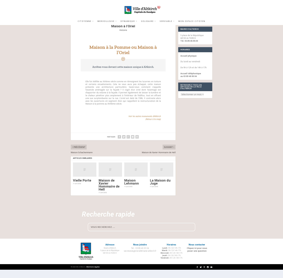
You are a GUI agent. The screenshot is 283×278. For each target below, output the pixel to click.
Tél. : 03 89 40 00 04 (140, 248)
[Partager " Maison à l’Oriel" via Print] (137, 137)
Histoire (123, 30)
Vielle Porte (82, 180)
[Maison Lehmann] (136, 169)
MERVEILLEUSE (106, 21)
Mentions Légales (93, 267)
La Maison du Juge (160, 181)
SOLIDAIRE (147, 21)
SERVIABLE (166, 21)
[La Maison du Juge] (161, 169)
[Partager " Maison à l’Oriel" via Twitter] (124, 137)
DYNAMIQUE (128, 21)
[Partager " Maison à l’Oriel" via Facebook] (119, 137)
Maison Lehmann (131, 181)
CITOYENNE (84, 21)
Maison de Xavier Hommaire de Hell (109, 184)
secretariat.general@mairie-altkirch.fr (140, 251)
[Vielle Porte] (84, 169)
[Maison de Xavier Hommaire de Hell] (110, 169)
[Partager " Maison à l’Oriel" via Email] (132, 137)
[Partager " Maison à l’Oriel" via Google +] (128, 137)
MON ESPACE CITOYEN (191, 21)
